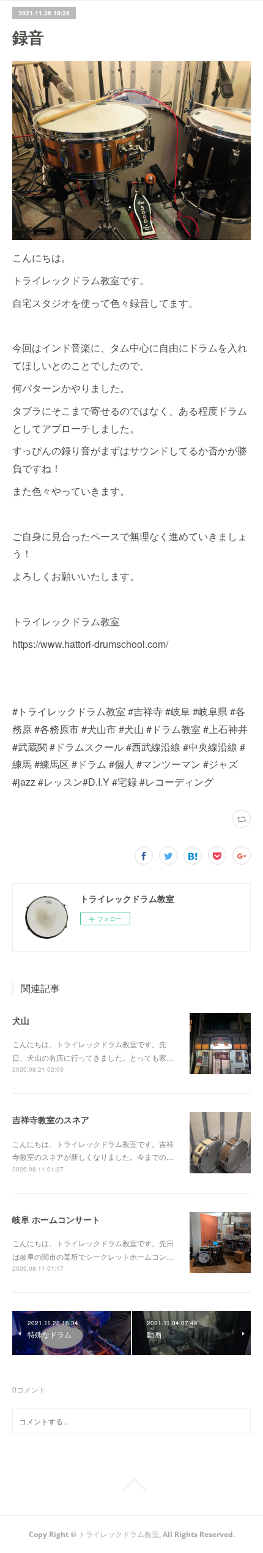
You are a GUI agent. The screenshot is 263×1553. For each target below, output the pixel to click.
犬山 (20, 1020)
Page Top (131, 1485)
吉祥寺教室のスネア (50, 1119)
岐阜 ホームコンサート (56, 1219)
